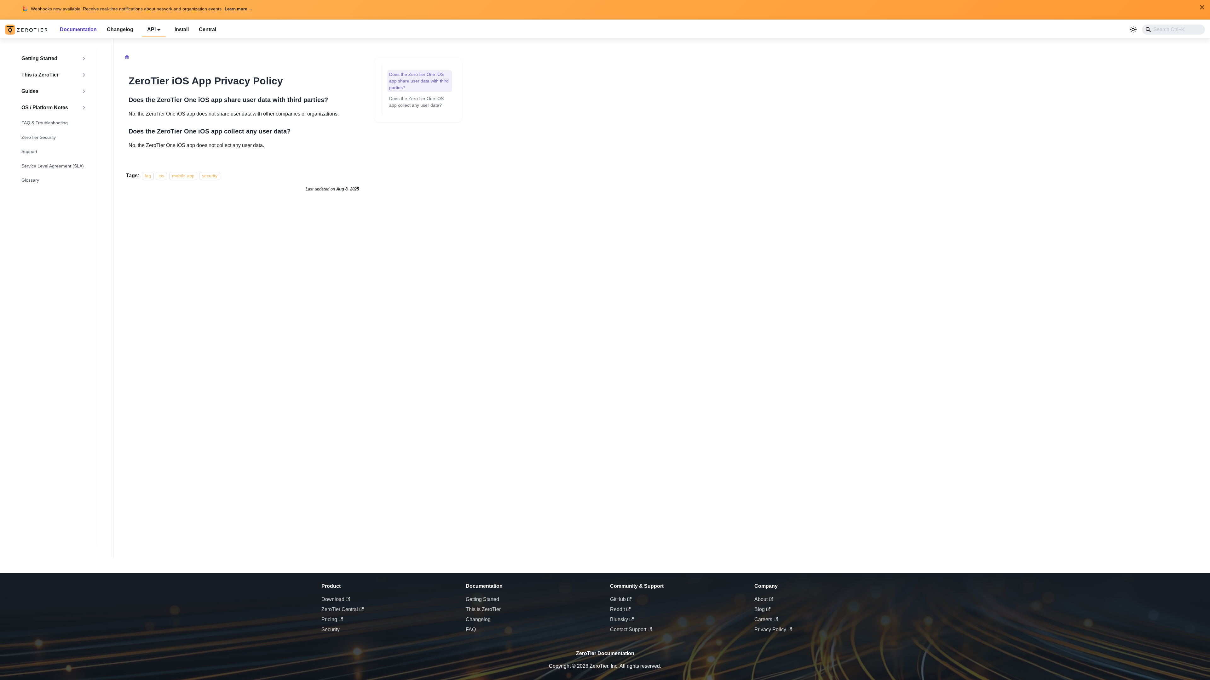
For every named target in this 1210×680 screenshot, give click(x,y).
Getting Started (482, 599)
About (761, 599)
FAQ (471, 629)
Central (207, 29)
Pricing (329, 619)
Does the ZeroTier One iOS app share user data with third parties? (419, 81)
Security (330, 629)
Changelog (120, 29)
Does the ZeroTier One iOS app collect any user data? (416, 102)
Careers (763, 619)
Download (332, 599)
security (209, 175)
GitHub (618, 599)
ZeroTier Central (339, 609)
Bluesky (619, 619)
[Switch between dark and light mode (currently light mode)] (1133, 30)
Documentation (78, 29)
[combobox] (1173, 30)
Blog (759, 609)
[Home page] (127, 57)
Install (182, 29)
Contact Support (628, 629)
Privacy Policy (770, 629)
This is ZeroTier (483, 609)
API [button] (151, 29)
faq (148, 175)
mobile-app (183, 175)
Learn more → (238, 9)
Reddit (617, 609)
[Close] (1202, 7)
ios (161, 175)
